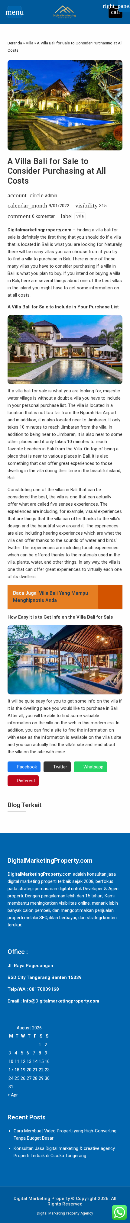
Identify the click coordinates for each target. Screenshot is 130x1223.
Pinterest (26, 781)
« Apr (13, 1095)
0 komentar (43, 216)
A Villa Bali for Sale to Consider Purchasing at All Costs (57, 171)
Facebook (27, 767)
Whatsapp (93, 767)
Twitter (60, 767)
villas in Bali (66, 489)
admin (51, 195)
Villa (80, 216)
